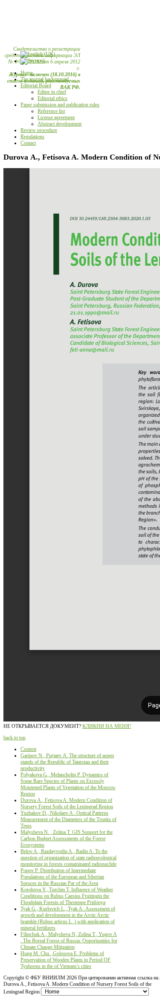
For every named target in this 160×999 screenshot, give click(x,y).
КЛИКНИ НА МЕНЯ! (106, 726)
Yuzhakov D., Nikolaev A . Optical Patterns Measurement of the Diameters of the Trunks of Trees (68, 819)
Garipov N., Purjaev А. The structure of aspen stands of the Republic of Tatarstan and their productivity (67, 762)
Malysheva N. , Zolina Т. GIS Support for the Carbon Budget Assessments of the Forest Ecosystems (66, 838)
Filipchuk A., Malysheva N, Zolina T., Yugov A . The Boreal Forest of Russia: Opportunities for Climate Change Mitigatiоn (68, 940)
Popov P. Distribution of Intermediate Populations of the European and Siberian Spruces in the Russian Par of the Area (62, 876)
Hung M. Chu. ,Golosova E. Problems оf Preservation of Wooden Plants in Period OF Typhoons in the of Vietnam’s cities (65, 959)
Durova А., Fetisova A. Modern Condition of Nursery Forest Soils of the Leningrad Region (66, 803)
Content (28, 749)
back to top (14, 738)
